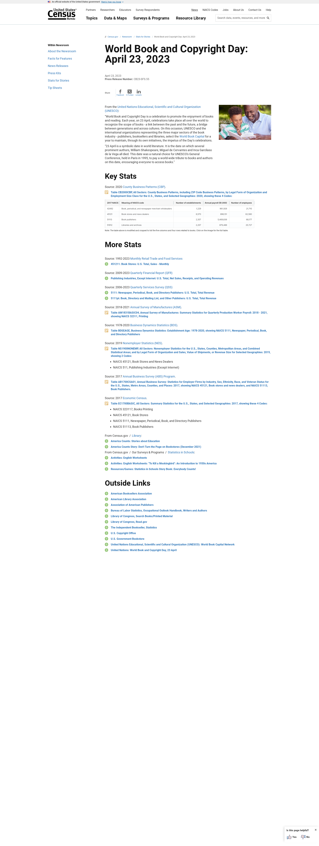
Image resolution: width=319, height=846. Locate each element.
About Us (238, 10)
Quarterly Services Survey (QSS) (151, 287)
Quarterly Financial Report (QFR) (151, 273)
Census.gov (113, 37)
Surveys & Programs (151, 18)
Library (136, 435)
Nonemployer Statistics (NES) (142, 343)
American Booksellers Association (131, 493)
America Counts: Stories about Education (135, 441)
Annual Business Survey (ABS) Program (149, 376)
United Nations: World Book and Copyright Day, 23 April (144, 550)
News (194, 10)
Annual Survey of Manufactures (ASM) (155, 307)
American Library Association (128, 499)
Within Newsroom (58, 45)
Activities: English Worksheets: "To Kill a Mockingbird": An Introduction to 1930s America (164, 463)
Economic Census (134, 398)
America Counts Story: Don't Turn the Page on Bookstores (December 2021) (156, 446)
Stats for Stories (143, 37)
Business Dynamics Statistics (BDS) (153, 325)
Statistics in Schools (181, 452)
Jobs (225, 10)
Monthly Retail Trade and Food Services (156, 258)
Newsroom (127, 37)
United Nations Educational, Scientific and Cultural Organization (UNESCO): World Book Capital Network (173, 544)
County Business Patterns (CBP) (144, 187)
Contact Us (254, 10)
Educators (125, 10)
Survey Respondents (148, 10)
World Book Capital (191, 136)
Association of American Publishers (132, 504)
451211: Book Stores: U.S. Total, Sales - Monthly (140, 264)
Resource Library (191, 18)
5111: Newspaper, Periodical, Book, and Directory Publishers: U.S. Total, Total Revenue (162, 292)
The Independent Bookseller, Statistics (134, 527)
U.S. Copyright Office (123, 533)
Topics (92, 18)
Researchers (107, 10)
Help (268, 10)
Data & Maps (115, 18)
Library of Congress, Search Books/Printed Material (142, 516)
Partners (91, 10)
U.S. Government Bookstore (127, 538)
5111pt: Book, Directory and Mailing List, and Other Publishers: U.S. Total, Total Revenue (163, 298)
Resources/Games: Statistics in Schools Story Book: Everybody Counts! (153, 469)
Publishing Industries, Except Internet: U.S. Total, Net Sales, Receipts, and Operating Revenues (167, 278)
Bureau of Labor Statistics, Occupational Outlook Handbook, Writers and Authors (159, 510)
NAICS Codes (210, 10)
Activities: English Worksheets (129, 457)
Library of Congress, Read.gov (129, 521)
